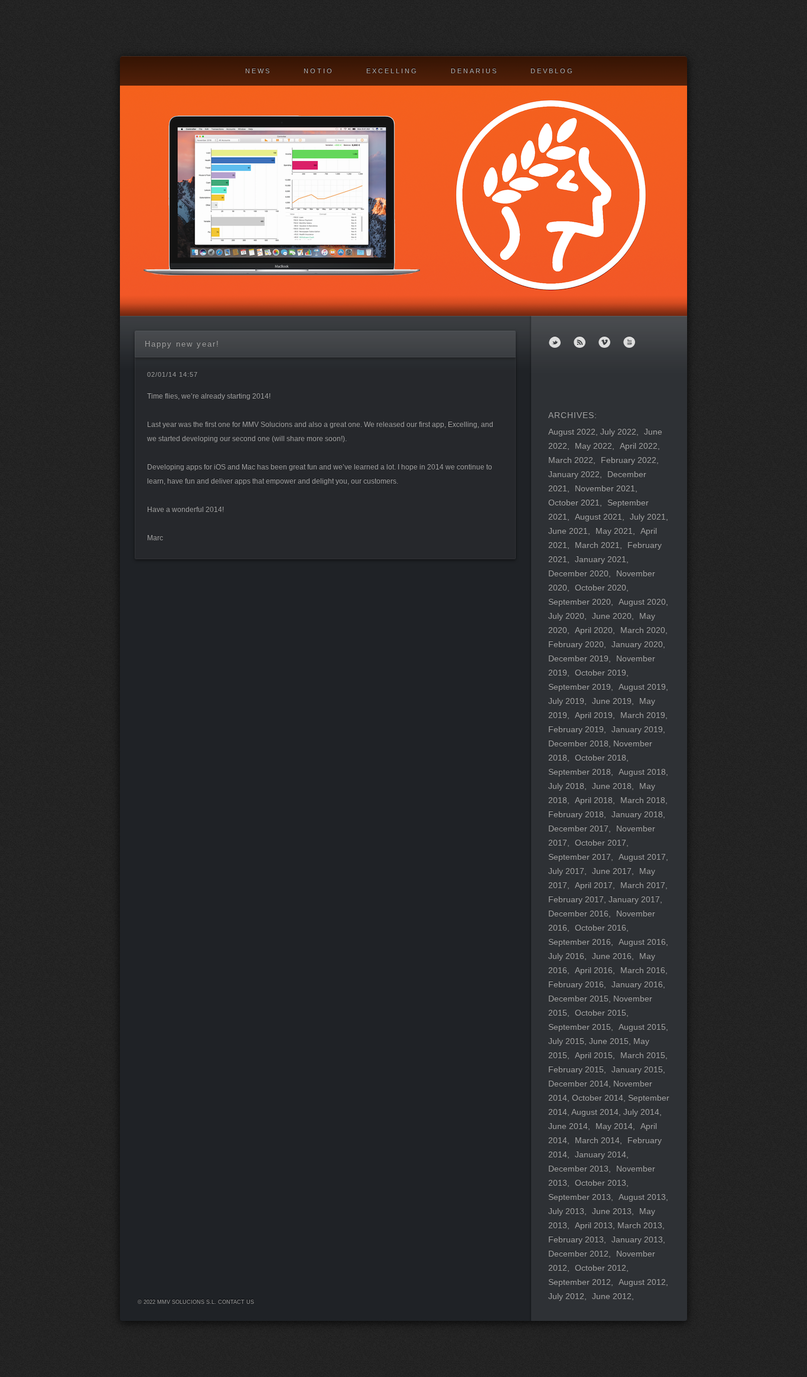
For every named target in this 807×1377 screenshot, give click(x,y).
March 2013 (639, 1225)
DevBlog (552, 70)
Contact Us (236, 1302)
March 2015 (642, 1055)
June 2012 (612, 1296)
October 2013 (600, 1182)
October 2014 (597, 1097)
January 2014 (600, 1154)
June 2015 (609, 1041)
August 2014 (595, 1112)
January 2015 (637, 1069)
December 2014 (578, 1083)
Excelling (392, 70)
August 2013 (642, 1197)
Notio (319, 70)
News (258, 70)
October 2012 (600, 1267)
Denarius (474, 70)
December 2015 (578, 998)
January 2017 (634, 899)
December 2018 (578, 743)
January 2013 (637, 1239)
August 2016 (642, 942)
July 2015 (566, 1041)
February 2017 (576, 899)
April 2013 (594, 1225)
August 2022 (572, 431)
